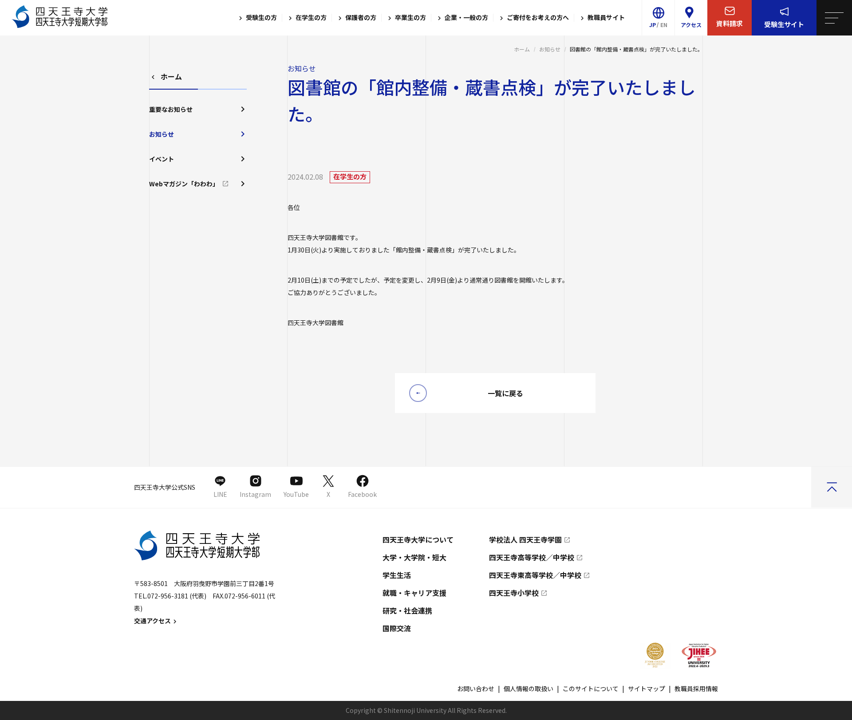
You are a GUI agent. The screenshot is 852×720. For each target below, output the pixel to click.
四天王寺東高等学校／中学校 (535, 575)
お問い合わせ (475, 688)
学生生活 (397, 575)
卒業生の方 (410, 17)
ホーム (522, 49)
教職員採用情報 (696, 688)
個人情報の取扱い (528, 688)
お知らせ (549, 49)
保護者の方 (360, 17)
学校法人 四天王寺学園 (525, 539)
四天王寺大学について (418, 539)
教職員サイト (605, 17)
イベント (161, 158)
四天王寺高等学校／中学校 (531, 557)
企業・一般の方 (465, 17)
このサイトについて (591, 688)
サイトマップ (646, 688)
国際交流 (397, 628)
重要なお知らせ (171, 109)
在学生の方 (310, 17)
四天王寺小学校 (514, 592)
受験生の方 (261, 17)
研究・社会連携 (407, 610)
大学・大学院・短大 (414, 557)
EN (663, 24)
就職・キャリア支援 (414, 592)
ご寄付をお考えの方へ (537, 17)
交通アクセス (152, 620)
